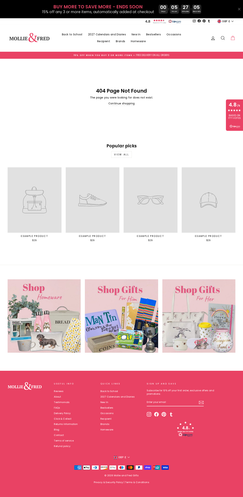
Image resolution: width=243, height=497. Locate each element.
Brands (120, 41)
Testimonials (61, 402)
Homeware (138, 41)
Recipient (103, 41)
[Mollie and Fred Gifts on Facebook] (156, 414)
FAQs (57, 407)
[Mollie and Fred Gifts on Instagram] (149, 414)
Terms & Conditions (137, 482)
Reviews (58, 391)
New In (136, 34)
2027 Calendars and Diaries (107, 34)
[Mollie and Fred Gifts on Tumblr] (171, 414)
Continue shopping (121, 103)
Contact (59, 435)
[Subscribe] (201, 402)
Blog (56, 429)
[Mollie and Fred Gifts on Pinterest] (164, 414)
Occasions (173, 34)
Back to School (72, 34)
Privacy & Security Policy (108, 482)
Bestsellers (153, 34)
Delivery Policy (62, 413)
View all (121, 154)
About (57, 396)
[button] (162, 21)
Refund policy (62, 446)
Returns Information (66, 424)
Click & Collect (62, 418)
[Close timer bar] (239, 9)
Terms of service (64, 440)
